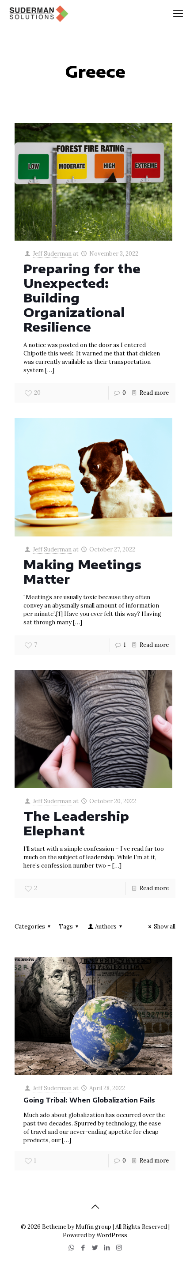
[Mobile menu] (178, 13)
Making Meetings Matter (82, 571)
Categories (30, 926)
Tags (66, 926)
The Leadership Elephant (76, 823)
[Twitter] (95, 1247)
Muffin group (93, 1227)
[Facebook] (83, 1247)
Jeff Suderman (52, 253)
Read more (154, 392)
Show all (164, 926)
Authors (106, 926)
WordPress (111, 1235)
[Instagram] (119, 1247)
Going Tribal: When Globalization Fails (89, 1100)
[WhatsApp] (71, 1247)
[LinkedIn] (107, 1247)
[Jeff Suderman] (38, 13)
